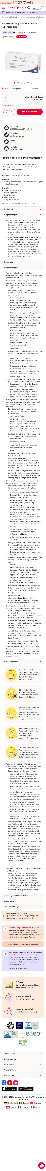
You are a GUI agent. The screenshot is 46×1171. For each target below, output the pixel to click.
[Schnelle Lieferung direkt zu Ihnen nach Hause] (32, 988)
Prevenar (13, 143)
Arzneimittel (32, 32)
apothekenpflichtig (8, 37)
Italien (37, 1107)
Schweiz (13, 1107)
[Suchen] (29, 7)
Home (4, 17)
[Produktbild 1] (14, 82)
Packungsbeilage (9, 167)
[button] (23, 209)
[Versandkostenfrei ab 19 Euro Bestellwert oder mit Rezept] (36, 1012)
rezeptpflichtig (7, 32)
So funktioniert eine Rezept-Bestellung (23, 944)
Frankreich (26, 1107)
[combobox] (9, 112)
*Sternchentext (6, 3)
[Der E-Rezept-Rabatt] (37, 12)
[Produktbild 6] (31, 82)
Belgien (26, 1103)
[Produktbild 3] (21, 82)
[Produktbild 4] (24, 82)
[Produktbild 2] (18, 82)
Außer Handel (21, 37)
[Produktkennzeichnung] (30, 129)
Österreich (38, 1103)
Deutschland (13, 1103)
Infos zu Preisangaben (13, 89)
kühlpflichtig (21, 32)
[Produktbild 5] (28, 82)
